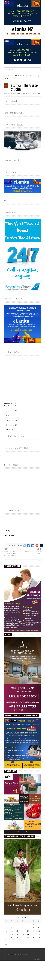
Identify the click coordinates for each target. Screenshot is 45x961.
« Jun (5, 944)
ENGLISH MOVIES (20, 76)
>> (16, 403)
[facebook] (28, 545)
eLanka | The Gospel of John (25, 87)
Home (6, 76)
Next (32, 551)
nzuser (18, 93)
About (39, 959)
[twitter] (24, 545)
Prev (11, 552)
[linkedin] (32, 545)
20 (23, 934)
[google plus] (36, 545)
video (11, 76)
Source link (9, 535)
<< (5, 403)
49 (36, 93)
